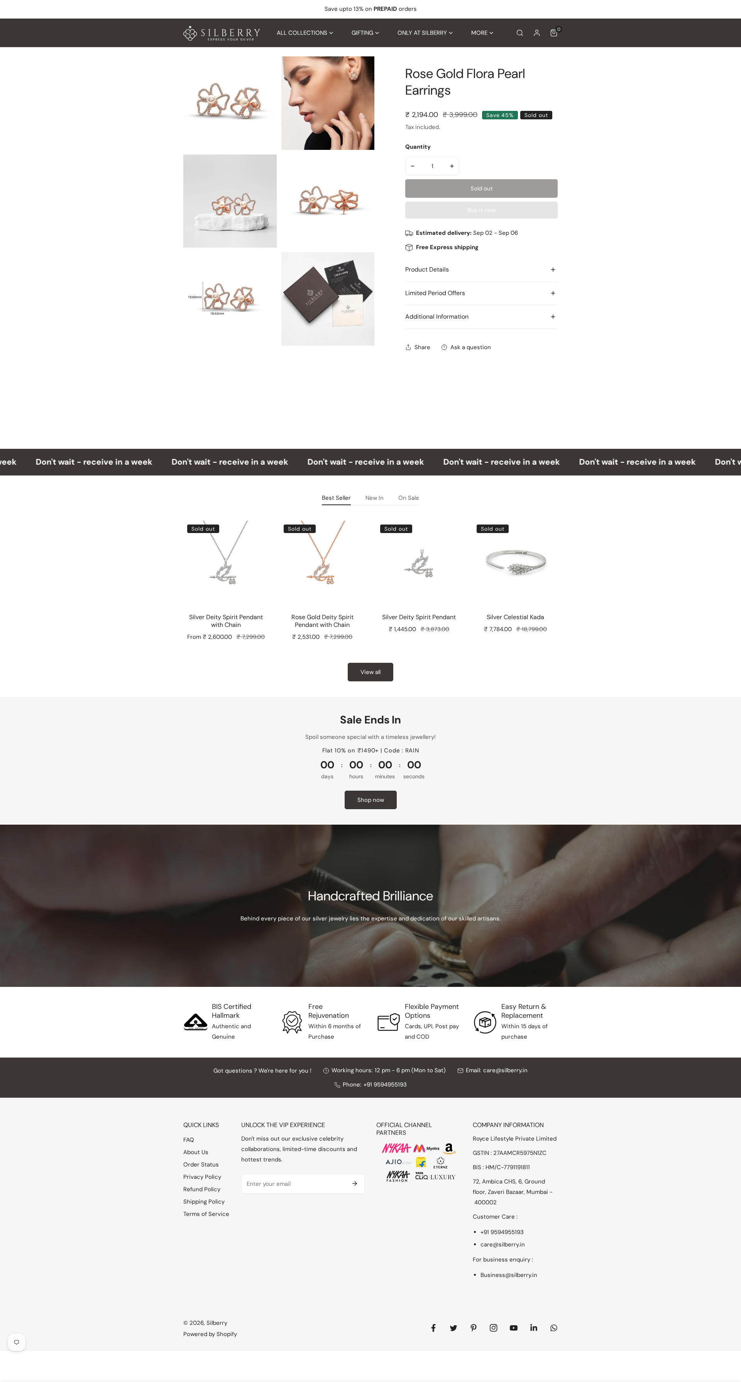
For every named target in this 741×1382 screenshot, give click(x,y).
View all (370, 672)
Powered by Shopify (210, 1334)
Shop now (370, 800)
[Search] (519, 32)
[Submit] (354, 1183)
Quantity (418, 147)
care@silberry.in (505, 1070)
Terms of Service (206, 1214)
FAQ (188, 1140)
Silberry (216, 1323)
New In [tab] (374, 498)
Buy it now (481, 210)
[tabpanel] (370, 598)
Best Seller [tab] (336, 498)
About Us (195, 1152)
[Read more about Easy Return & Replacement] (485, 1022)
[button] (304, 33)
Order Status (201, 1164)
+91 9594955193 (385, 1084)
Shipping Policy (204, 1201)
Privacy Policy (202, 1177)
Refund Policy (201, 1189)
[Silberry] (222, 33)
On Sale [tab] (408, 498)
